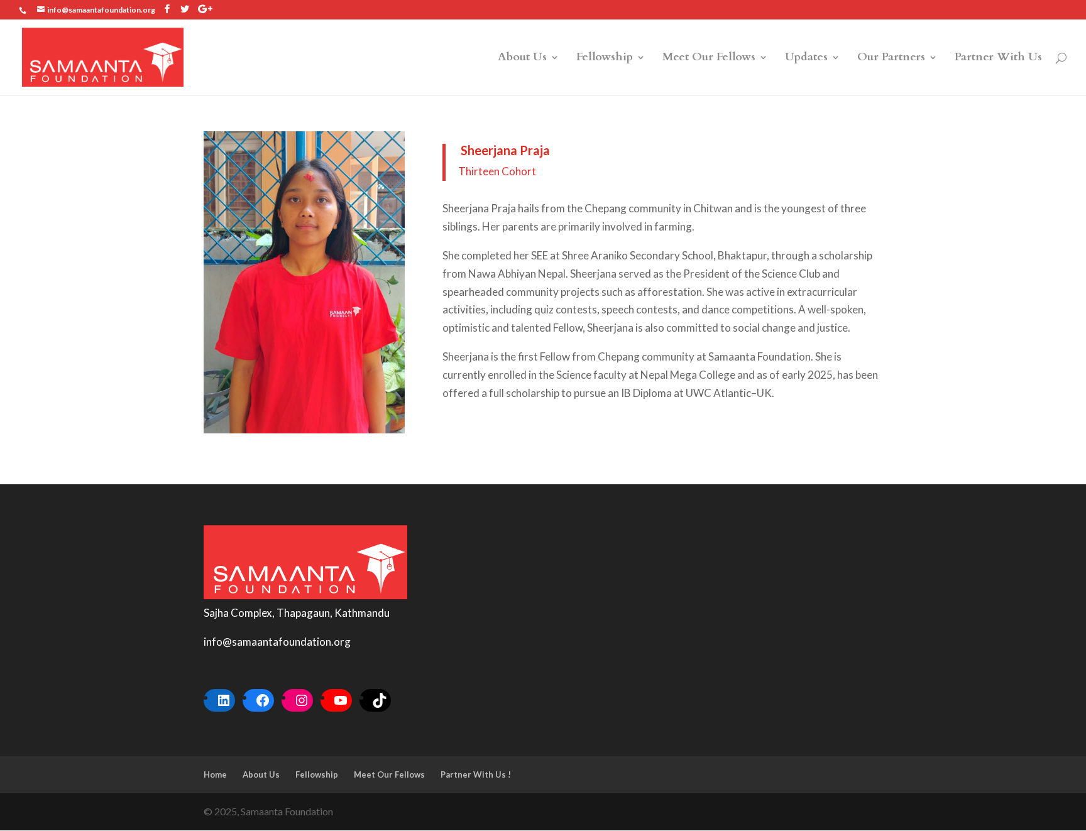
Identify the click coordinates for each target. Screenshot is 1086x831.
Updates (806, 59)
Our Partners (891, 59)
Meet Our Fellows (708, 59)
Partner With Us (998, 59)
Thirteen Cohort (497, 171)
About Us (522, 59)
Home (215, 774)
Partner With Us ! (476, 774)
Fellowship (604, 59)
